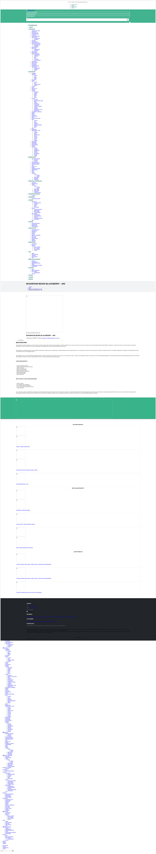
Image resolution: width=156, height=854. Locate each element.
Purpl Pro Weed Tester (36, 118)
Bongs (33, 80)
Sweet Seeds (34, 64)
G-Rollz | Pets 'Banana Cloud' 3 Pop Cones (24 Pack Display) (29, 592)
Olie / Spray (34, 236)
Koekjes (35, 160)
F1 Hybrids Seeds (35, 33)
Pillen (33, 170)
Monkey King (34, 116)
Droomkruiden (37, 214)
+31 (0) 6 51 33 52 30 (31, 605)
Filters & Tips (34, 88)
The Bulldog (34, 142)
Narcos (33, 117)
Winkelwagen (74, 6)
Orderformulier (57, 616)
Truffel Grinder (35, 183)
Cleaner (35, 82)
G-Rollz (33, 98)
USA (35, 57)
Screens (35, 147)
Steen (35, 127)
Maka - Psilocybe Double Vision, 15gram (24, 547)
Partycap (35, 152)
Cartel (35, 131)
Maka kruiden (34, 213)
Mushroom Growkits (34, 193)
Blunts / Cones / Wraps (38, 100)
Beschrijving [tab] (20, 340)
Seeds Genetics (35, 62)
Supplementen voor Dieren (37, 265)
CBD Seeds (34, 31)
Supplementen (34, 266)
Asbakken (34, 74)
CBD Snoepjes (34, 256)
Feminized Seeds (35, 32)
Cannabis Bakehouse (36, 163)
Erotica (31, 275)
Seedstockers (34, 61)
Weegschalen (34, 143)
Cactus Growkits (35, 161)
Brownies (36, 159)
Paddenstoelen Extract (36, 198)
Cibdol (33, 253)
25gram (38, 175)
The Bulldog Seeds (35, 65)
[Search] (13, 850)
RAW (33, 128)
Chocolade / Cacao (35, 164)
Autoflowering (37, 38)
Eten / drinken (34, 271)
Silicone (35, 85)
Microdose (36, 178)
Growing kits (34, 243)
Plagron (35, 250)
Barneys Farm (34, 37)
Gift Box (33, 89)
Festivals (31, 267)
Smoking (36, 140)
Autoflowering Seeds (36, 30)
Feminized (36, 39)
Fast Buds (34, 40)
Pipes (33, 119)
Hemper (33, 112)
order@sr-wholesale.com (33, 607)
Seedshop (32, 29)
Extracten (36, 203)
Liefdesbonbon (34, 169)
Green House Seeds (35, 42)
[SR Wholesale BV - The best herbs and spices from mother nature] (30, 10)
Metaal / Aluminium (38, 124)
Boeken (35, 155)
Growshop (33, 242)
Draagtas (36, 102)
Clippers (33, 86)
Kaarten (33, 234)
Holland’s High (35, 47)
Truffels (33, 172)
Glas (35, 76)
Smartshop (33, 157)
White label (36, 179)
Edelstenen (34, 231)
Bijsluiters (74, 616)
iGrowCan (34, 244)
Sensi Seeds (34, 63)
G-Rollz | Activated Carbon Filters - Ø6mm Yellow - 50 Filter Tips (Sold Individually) (33, 564)
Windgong (34, 240)
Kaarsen (33, 232)
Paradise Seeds (34, 52)
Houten (35, 93)
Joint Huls (36, 108)
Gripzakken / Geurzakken (37, 111)
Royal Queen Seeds (35, 53)
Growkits (33, 195)
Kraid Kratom (36, 210)
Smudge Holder (35, 238)
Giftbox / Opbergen (38, 106)
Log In (72, 7)
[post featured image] (20, 482)
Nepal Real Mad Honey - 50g (22, 484)
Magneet (35, 151)
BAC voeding (37, 248)
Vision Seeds (34, 66)
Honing (33, 167)
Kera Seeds (34, 48)
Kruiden (31, 200)
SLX (35, 96)
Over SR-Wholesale (44, 616)
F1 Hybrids (36, 59)
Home (28, 616)
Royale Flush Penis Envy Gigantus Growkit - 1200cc (27, 470)
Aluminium (36, 91)
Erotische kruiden (37, 202)
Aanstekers (34, 73)
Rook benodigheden (35, 270)
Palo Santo (34, 237)
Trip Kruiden (36, 219)
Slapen (33, 264)
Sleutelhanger (36, 150)
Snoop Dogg (34, 141)
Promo (35, 70)
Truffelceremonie (37, 192)
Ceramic (35, 75)
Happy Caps (34, 166)
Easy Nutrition (37, 249)
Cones (33, 87)
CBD (35, 58)
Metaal (35, 77)
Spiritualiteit (32, 228)
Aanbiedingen (33, 25)
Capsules (36, 149)
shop (58, 338)
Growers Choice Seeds (36, 43)
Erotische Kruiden (37, 215)
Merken (31, 279)
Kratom (35, 204)
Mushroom (31, 197)
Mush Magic (36, 177)
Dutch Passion (34, 41)
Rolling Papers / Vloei (36, 130)
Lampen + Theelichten (36, 235)
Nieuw (31, 27)
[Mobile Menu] (26, 17)
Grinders (33, 90)
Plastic (35, 78)
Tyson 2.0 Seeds (37, 60)
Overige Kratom (37, 212)
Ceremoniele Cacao (35, 229)
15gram (38, 176)
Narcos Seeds (34, 51)
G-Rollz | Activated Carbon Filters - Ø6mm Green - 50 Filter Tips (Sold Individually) (33, 578)
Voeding (33, 245)
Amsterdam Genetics (36, 36)
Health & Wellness (35, 259)
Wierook (33, 239)
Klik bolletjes (36, 153)
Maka (35, 174)
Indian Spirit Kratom (38, 209)
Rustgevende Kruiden (38, 218)
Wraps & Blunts (35, 144)
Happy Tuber (36, 190)
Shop (61, 616)
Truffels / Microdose (36, 181)
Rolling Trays (36, 110)
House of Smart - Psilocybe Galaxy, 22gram (25, 524)
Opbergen (34, 145)
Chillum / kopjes (37, 84)
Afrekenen (39, 616)
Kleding (31, 277)
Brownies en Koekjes (36, 158)
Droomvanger (34, 230)
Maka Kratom (36, 211)
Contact (73, 5)
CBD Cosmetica (35, 254)
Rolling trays (34, 129)
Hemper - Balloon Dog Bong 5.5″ (23, 446)
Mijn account (74, 4)
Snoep (33, 171)
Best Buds (34, 79)
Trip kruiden (36, 207)
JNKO (33, 113)
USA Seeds (34, 35)
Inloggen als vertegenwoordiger (67, 616)
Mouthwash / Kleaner (36, 168)
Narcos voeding (37, 246)
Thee (33, 165)
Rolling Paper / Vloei (38, 109)
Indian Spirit (34, 201)
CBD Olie (34, 255)
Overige (35, 136)
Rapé (35, 205)
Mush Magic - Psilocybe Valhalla (23, 510)
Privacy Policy (52, 616)
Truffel (35, 97)
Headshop (32, 71)
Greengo (35, 132)
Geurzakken (36, 105)
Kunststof (36, 123)
